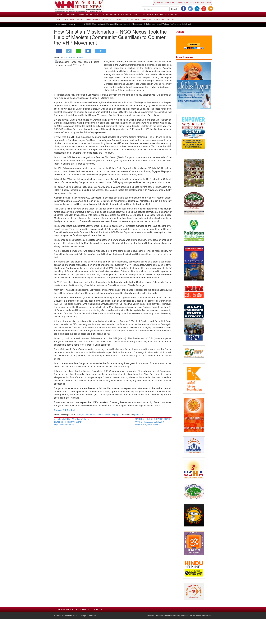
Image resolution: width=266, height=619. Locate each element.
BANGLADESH (171, 14)
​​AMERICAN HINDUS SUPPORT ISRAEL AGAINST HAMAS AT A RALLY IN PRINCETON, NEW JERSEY (152, 422)
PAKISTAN (159, 14)
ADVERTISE (169, 2)
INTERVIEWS (159, 19)
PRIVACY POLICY (82, 609)
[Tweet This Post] (69, 51)
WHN (80, 57)
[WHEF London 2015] (194, 263)
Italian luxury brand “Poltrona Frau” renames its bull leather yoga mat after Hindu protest (165, 24)
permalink (138, 414)
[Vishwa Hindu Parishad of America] (194, 203)
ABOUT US (194, 2)
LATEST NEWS (63, 14)
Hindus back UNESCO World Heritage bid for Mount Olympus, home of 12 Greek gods (91, 24)
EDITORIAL (170, 19)
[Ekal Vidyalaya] (194, 445)
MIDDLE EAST (139, 14)
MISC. (88, 19)
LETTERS (135, 19)
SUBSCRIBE (206, 2)
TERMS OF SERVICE (65, 609)
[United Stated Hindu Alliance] (194, 469)
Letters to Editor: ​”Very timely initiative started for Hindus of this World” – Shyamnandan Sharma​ (71, 422)
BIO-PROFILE (146, 19)
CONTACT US (97, 609)
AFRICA (150, 14)
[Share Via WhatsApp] (78, 51)
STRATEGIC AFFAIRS (65, 19)
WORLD (74, 14)
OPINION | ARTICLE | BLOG (103, 19)
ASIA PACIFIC (126, 14)
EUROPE (97, 14)
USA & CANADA (85, 14)
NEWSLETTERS (123, 19)
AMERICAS (114, 14)
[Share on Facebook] (59, 51)
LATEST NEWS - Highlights (109, 414)
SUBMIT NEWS (182, 2)
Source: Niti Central (64, 410)
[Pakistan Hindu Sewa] (194, 231)
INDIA (105, 14)
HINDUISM (80, 19)
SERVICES (158, 2)
